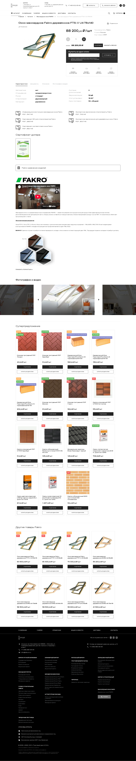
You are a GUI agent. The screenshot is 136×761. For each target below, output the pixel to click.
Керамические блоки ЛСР (52, 679)
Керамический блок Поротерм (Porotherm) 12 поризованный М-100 (25, 404)
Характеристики (22, 84)
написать (92, 5)
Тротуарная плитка (77, 665)
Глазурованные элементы (26, 679)
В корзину (98, 45)
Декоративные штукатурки (53, 700)
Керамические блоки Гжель (53, 681)
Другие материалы (24, 712)
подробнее (27, 367)
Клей (19, 705)
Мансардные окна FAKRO (106, 689)
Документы (34, 84)
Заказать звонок (110, 5)
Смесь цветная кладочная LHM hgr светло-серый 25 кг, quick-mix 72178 (27, 498)
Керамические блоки (52, 674)
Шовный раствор (76, 670)
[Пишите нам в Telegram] (120, 5)
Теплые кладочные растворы (27, 693)
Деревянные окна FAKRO (105, 692)
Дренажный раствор (77, 672)
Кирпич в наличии (23, 664)
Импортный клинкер (51, 662)
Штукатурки (21, 701)
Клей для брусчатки (77, 674)
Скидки (105, 696)
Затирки (20, 699)
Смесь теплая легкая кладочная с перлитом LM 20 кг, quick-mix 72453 (103, 451)
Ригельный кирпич (77, 657)
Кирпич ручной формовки (27, 657)
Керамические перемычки (53, 685)
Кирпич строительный (106, 677)
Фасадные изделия (24, 681)
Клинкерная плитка (24, 674)
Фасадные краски (50, 702)
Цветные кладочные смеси (26, 691)
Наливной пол (22, 707)
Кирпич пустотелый (103, 684)
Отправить (107, 55)
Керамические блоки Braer (53, 683)
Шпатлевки (21, 703)
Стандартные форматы (25, 660)
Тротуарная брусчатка (79, 661)
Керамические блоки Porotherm (54, 676)
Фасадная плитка (24, 672)
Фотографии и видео (60, 84)
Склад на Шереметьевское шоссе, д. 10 (104, 644)
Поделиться (114, 23)
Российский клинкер (51, 660)
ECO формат (22, 662)
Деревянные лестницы (25, 720)
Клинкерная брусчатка (78, 663)
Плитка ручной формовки (26, 676)
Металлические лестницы (26, 722)
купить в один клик (27, 371)
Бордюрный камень (77, 668)
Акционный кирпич (24, 666)
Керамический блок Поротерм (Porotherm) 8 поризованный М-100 (101, 357)
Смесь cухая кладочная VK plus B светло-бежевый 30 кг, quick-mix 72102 (51, 498)
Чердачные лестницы (26, 717)
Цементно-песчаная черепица (80, 682)
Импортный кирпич (103, 664)
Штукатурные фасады (53, 694)
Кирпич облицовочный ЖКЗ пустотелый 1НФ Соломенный (77, 498)
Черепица (74, 679)
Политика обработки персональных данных (28, 747)
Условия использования (40, 749)
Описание (45, 84)
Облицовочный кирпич (106, 657)
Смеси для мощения (24, 695)
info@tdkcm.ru (26, 652)
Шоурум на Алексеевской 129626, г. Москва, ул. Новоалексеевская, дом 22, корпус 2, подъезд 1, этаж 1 (38, 645)
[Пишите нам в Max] (124, 5)
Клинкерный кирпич (52, 657)
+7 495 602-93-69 (74, 5)
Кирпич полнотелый (104, 681)
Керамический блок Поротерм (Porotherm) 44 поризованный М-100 (77, 357)
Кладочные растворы (24, 697)
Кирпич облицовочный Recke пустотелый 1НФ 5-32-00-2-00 (52, 451)
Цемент (20, 710)
